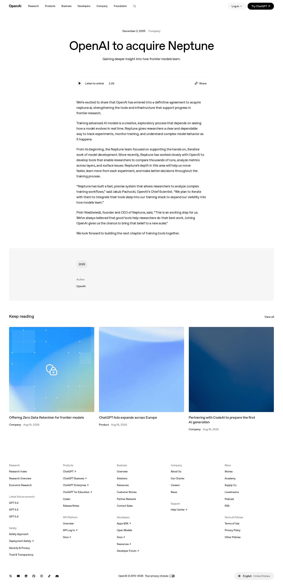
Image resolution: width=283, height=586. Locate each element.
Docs (67, 537)
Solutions (122, 478)
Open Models (124, 530)
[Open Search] (134, 6)
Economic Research (20, 485)
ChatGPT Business (75, 478)
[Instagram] (41, 576)
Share (203, 83)
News (174, 492)
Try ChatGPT (262, 7)
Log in (235, 6)
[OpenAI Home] (15, 6)
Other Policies (232, 537)
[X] (10, 576)
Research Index (18, 471)
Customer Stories (126, 492)
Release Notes (71, 505)
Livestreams (232, 492)
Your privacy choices (156, 575)
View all (269, 316)
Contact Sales (125, 505)
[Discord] (57, 576)
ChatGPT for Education (77, 492)
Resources (123, 485)
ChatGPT (69, 472)
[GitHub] (33, 576)
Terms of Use (232, 523)
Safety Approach (18, 534)
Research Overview (20, 478)
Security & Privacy (19, 548)
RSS (227, 505)
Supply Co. (231, 485)
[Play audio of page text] (79, 83)
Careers (175, 485)
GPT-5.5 (13, 509)
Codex (66, 499)
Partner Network (126, 499)
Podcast (229, 499)
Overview (68, 523)
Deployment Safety (21, 541)
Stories (229, 471)
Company (154, 31)
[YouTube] (18, 576)
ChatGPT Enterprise (76, 485)
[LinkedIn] (26, 576)
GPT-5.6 (13, 502)
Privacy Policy (232, 530)
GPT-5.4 (13, 516)
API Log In (70, 530)
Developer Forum (128, 551)
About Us (176, 471)
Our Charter (177, 478)
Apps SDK (124, 524)
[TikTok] (49, 576)
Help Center (179, 510)
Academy (230, 478)
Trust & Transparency (21, 554)
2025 (82, 264)
